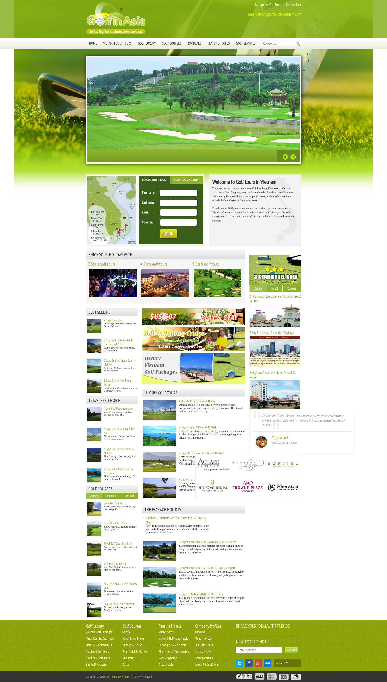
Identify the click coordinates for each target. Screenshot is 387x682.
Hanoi (274, 288)
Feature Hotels (219, 43)
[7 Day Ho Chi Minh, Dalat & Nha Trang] (93, 474)
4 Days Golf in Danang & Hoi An (197, 401)
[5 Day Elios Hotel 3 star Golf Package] (275, 367)
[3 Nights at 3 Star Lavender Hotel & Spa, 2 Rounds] (275, 327)
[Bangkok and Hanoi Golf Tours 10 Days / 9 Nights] (159, 586)
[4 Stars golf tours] (165, 297)
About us (200, 632)
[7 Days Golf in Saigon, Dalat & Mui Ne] (93, 366)
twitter (239, 663)
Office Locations (204, 658)
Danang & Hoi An (132, 645)
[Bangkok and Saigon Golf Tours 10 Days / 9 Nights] (159, 560)
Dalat (125, 664)
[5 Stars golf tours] (217, 297)
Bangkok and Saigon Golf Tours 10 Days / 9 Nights (207, 542)
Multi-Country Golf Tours (100, 638)
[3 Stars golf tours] (113, 297)
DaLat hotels (166, 664)
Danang (292, 288)
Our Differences (204, 645)
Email (145, 212)
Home (93, 43)
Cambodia (110, 495)
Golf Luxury (147, 43)
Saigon (258, 288)
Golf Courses (171, 43)
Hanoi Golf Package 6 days (118, 409)
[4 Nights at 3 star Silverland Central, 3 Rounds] (275, 409)
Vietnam (94, 495)
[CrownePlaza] (247, 487)
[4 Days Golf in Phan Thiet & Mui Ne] (93, 454)
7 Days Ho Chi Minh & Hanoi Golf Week (201, 453)
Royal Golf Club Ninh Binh (118, 543)
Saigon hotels (166, 632)
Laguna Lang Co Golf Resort (119, 604)
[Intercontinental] (213, 487)
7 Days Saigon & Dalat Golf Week (198, 427)
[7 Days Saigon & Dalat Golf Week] (159, 445)
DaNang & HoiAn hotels (172, 645)
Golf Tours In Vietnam (117, 677)
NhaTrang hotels (168, 658)
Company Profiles (267, 4)
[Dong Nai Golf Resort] (93, 509)
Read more (262, 155)
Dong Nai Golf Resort (115, 503)
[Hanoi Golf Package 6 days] (93, 414)
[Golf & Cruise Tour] (193, 339)
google (258, 663)
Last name (148, 202)
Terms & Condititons (206, 664)
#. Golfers (147, 222)
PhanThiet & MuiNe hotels (174, 651)
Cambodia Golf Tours (98, 658)
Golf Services (246, 43)
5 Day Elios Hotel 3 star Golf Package (271, 332)
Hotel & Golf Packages (99, 645)
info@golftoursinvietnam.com (279, 14)
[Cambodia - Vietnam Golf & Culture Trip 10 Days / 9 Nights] (143, 516)
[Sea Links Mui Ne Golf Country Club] (93, 589)
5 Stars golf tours (206, 264)
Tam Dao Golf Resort (115, 564)
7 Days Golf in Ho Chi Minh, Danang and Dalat (118, 342)
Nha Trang (128, 658)
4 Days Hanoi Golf (113, 320)
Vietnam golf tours (117, 43)
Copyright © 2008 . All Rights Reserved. (119, 677)
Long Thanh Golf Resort (116, 523)
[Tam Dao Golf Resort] (93, 569)
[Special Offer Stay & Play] (193, 316)
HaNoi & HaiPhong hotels (173, 638)
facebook (249, 663)
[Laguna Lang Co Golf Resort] (93, 609)
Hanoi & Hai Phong (133, 638)
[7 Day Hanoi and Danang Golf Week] (159, 498)
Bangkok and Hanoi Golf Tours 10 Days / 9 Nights (207, 568)
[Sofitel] (282, 465)
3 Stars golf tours (101, 264)
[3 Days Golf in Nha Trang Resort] (93, 386)
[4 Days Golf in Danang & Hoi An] (93, 434)
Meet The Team (204, 638)
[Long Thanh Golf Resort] (93, 529)
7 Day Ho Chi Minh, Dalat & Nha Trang (201, 594)
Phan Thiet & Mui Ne (134, 651)
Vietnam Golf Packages (99, 632)
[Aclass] (213, 465)
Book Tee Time (154, 179)
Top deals (194, 43)
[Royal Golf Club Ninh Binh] (93, 549)
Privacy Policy (203, 651)
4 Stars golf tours (153, 264)
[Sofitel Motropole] (247, 465)
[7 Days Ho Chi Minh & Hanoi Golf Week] (159, 471)
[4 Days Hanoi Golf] (93, 326)
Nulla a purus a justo (284, 442)
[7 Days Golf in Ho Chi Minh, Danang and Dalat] (93, 346)
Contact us (293, 4)
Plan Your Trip (186, 179)
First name (148, 192)
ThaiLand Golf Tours (97, 651)
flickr (267, 663)
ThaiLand (129, 495)
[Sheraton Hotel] (282, 487)
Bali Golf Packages (96, 664)
